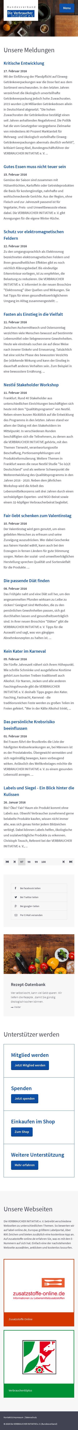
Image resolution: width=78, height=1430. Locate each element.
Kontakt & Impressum (13, 1417)
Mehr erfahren (25, 1165)
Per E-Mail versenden (31, 915)
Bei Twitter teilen (29, 897)
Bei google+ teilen (29, 906)
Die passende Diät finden (27, 580)
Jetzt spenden (25, 1098)
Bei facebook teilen (30, 888)
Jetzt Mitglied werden (30, 1065)
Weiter (17, 1007)
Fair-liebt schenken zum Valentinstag (37, 515)
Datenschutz (31, 1417)
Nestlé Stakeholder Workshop (31, 385)
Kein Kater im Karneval (25, 651)
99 (37, 862)
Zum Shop (22, 1132)
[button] (66, 8)
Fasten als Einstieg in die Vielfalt (33, 314)
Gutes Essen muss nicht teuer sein (35, 166)
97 (22, 862)
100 (44, 862)
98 (30, 862)
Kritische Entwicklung (24, 63)
